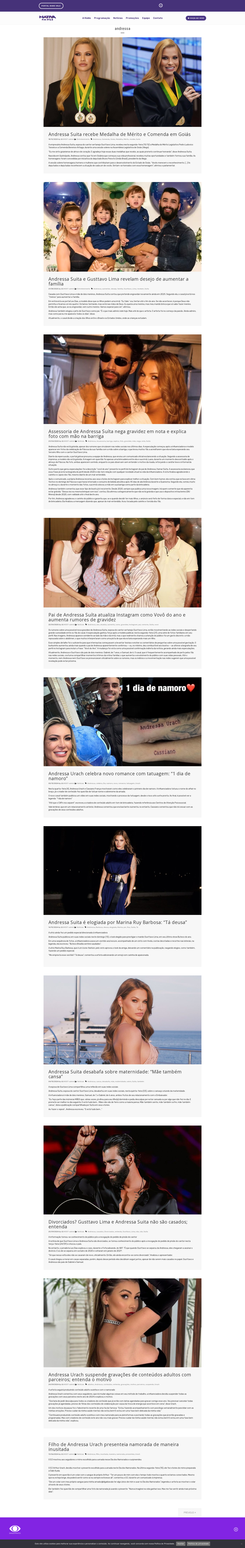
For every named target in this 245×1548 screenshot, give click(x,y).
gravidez (127, 441)
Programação (102, 18)
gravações (125, 1384)
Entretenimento (83, 139)
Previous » (190, 1512)
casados (100, 1232)
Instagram (133, 625)
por (125, 927)
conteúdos (108, 1384)
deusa (106, 927)
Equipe (146, 18)
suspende (150, 1384)
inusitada (104, 1454)
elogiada (113, 927)
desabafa (106, 1081)
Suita (138, 139)
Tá (137, 927)
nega (139, 441)
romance (122, 783)
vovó (157, 625)
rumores (145, 625)
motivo (133, 1384)
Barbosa (99, 927)
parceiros (141, 1384)
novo (116, 783)
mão (134, 441)
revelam (140, 289)
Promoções (132, 18)
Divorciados (109, 1232)
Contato (158, 18)
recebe (132, 139)
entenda (118, 1232)
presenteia (130, 1454)
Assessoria (101, 441)
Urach (137, 783)
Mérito (126, 139)
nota (143, 441)
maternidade (120, 1081)
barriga (110, 441)
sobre (129, 1081)
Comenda (106, 139)
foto (121, 441)
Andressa (97, 139)
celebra (99, 783)
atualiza (103, 625)
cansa (98, 1081)
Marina (120, 927)
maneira (112, 1454)
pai (139, 625)
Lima (134, 289)
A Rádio (86, 18)
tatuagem (130, 783)
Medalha (119, 139)
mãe (112, 1081)
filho (98, 1454)
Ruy (128, 927)
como (118, 625)
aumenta (111, 625)
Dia (104, 783)
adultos (91, 1384)
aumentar (106, 289)
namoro (109, 783)
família (120, 289)
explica (116, 441)
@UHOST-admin (67, 139)
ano (97, 625)
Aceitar (181, 1543)
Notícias (118, 18)
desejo (114, 289)
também (140, 1081)
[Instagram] (236, 1529)
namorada (120, 1454)
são (141, 1232)
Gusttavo (127, 289)
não (137, 1232)
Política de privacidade (198, 1543)
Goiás (112, 139)
